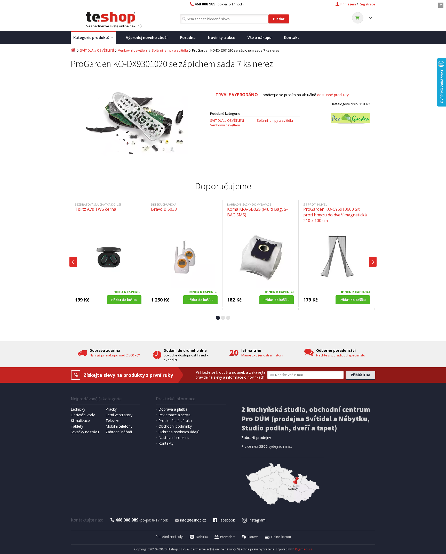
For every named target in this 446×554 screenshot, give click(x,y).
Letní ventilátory (119, 414)
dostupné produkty (333, 94)
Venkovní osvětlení (133, 50)
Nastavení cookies (173, 437)
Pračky (111, 409)
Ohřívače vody (83, 414)
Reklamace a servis (174, 414)
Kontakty (165, 443)
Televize (112, 420)
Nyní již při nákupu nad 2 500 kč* (115, 355)
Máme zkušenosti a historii (262, 355)
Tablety (77, 426)
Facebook (226, 520)
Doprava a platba (172, 409)
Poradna (188, 37)
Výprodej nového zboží (147, 37)
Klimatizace (80, 420)
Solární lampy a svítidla (170, 50)
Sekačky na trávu (85, 431)
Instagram (257, 520)
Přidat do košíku (124, 299)
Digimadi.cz (303, 549)
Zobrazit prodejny (256, 437)
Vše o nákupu (260, 37)
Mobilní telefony (119, 426)
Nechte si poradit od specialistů (340, 355)
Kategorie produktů (91, 37)
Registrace (367, 4)
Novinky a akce (221, 37)
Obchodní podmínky (175, 426)
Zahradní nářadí (119, 431)
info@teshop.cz (193, 520)
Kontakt (291, 37)
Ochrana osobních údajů (179, 431)
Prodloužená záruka (175, 420)
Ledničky (78, 409)
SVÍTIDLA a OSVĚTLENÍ (97, 50)
